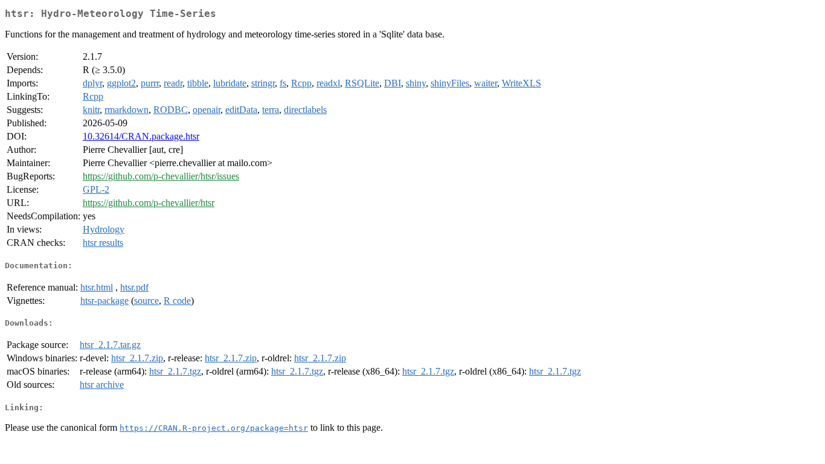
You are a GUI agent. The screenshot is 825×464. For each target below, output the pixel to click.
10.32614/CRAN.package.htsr (141, 136)
